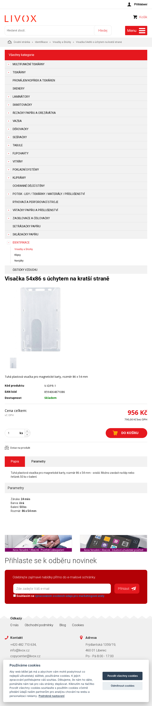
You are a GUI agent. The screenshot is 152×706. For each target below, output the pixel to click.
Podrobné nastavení (52, 696)
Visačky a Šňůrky (62, 42)
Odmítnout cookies (122, 685)
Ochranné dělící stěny (29, 185)
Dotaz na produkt (20, 447)
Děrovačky (20, 129)
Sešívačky (20, 137)
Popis (15, 461)
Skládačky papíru (25, 234)
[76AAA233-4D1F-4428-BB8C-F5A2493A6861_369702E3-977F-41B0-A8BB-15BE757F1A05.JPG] (40, 319)
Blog (62, 625)
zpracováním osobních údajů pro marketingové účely (69, 595)
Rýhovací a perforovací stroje (35, 202)
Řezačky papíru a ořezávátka (34, 112)
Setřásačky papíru (27, 226)
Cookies (78, 625)
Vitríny (18, 161)
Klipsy (17, 255)
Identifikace (41, 42)
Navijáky (19, 260)
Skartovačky (22, 104)
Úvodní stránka (22, 42)
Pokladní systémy (26, 169)
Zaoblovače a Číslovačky (31, 218)
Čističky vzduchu (25, 269)
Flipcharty (20, 153)
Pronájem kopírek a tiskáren (34, 80)
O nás (14, 625)
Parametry (38, 461)
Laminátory (21, 96)
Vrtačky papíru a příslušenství (35, 210)
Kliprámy (19, 177)
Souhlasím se (60, 595)
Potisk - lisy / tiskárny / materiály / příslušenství (49, 193)
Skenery (19, 88)
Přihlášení (140, 4)
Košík (143, 17)
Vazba (17, 121)
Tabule (18, 145)
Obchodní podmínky (39, 625)
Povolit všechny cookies (122, 675)
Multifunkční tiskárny (29, 64)
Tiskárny (19, 72)
